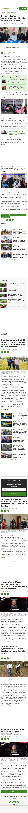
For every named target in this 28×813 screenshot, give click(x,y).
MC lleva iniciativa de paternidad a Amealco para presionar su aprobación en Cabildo (14, 502)
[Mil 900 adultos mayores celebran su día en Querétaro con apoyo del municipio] (6, 239)
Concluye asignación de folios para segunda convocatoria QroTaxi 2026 (20, 417)
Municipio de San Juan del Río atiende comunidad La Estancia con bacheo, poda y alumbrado (16, 87)
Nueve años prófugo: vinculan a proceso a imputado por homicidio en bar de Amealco (14, 585)
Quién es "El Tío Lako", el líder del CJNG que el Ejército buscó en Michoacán (16, 285)
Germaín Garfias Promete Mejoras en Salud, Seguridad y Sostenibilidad (17, 133)
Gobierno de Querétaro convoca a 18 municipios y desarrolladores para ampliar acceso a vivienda (17, 291)
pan (2, 215)
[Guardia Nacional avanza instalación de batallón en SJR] (3, 300)
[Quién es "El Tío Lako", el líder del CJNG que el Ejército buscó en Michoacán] (3, 284)
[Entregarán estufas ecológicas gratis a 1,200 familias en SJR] (6, 447)
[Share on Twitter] (10, 220)
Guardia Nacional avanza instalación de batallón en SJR (16, 300)
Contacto (14, 798)
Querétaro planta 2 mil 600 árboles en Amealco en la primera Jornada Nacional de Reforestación (14, 343)
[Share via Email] (13, 220)
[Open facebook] (10, 802)
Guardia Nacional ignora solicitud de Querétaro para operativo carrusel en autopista (20, 433)
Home (2, 12)
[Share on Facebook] (7, 220)
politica (7, 215)
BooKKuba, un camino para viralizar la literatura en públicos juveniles (17, 306)
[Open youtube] (18, 802)
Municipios (13, 12)
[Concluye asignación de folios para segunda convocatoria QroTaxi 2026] (6, 416)
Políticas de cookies (22, 796)
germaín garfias (6, 217)
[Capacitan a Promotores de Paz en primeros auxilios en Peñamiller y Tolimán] (6, 255)
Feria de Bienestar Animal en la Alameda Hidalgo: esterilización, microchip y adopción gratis (19, 249)
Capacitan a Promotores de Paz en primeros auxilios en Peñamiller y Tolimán (20, 256)
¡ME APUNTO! (14, 494)
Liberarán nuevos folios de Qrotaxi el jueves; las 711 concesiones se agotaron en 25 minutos (20, 425)
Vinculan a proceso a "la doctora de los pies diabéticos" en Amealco (12, 731)
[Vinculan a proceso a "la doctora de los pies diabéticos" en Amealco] (14, 749)
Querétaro (7, 12)
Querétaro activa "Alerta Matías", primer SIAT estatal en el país (20, 440)
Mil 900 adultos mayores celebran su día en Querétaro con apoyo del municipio (19, 241)
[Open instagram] (15, 802)
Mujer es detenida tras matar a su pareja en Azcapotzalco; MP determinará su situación (19, 457)
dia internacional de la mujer (18, 215)
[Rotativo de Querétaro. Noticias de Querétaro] (10, 9)
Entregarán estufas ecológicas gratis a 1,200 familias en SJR (19, 448)
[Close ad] (26, 807)
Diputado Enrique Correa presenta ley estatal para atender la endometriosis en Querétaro (16, 81)
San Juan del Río (17, 229)
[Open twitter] (13, 802)
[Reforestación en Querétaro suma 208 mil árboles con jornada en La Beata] (14, 668)
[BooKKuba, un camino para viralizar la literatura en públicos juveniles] (3, 306)
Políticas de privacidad (12, 796)
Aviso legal (3, 796)
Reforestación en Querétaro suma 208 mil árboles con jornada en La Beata (13, 649)
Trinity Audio (13, 47)
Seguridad (16, 453)
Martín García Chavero (10, 52)
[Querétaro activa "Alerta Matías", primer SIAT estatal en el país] (6, 439)
